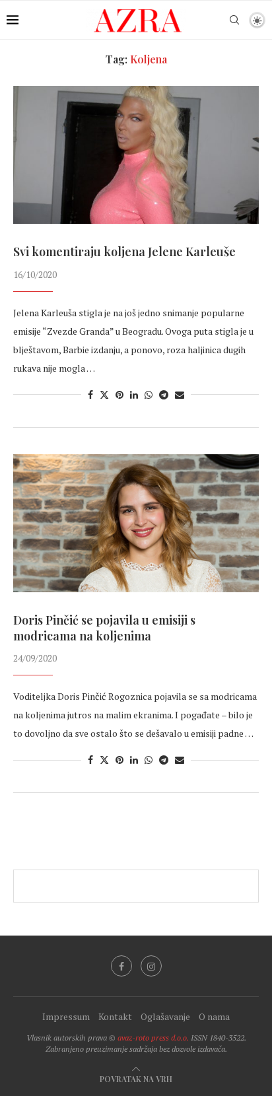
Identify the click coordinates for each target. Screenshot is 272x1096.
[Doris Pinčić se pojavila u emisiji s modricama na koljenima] (136, 523)
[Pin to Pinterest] (119, 394)
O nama (214, 1016)
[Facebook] (121, 965)
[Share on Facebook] (90, 394)
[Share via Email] (179, 394)
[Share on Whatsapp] (149, 394)
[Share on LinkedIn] (134, 394)
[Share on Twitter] (104, 394)
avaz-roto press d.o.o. (153, 1038)
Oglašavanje (165, 1016)
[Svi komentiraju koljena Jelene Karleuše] (136, 155)
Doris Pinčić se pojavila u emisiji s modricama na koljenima (104, 628)
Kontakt (115, 1016)
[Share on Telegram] (163, 394)
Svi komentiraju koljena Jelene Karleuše (124, 251)
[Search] (234, 20)
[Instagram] (151, 965)
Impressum (66, 1016)
